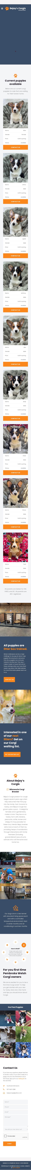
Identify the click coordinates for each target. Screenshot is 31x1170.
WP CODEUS (16, 1168)
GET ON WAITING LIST (12, 754)
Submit (9, 1144)
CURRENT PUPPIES (11, 45)
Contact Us (9, 679)
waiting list (21, 1078)
